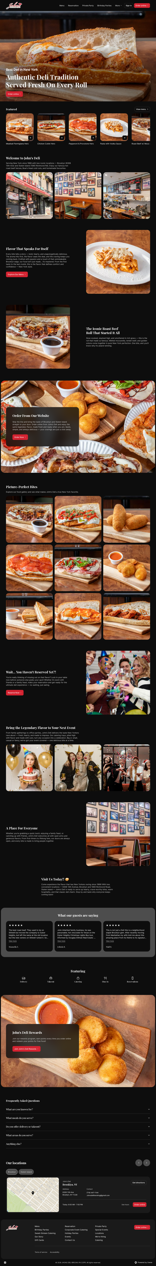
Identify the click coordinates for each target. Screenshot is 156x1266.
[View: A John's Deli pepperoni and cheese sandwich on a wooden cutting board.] (29, 568)
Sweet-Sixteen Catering (45, 1233)
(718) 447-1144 (92, 1193)
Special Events (101, 1230)
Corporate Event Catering (76, 1230)
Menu (61, 5)
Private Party (88, 5)
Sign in (129, 5)
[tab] (12, 1172)
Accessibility (54, 1252)
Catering (99, 1240)
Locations (99, 1233)
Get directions (138, 1182)
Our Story (39, 1236)
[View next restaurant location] (146, 1162)
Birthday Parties (104, 5)
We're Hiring (100, 1236)
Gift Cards (39, 1240)
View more (13, 941)
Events (68, 1236)
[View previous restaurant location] (138, 1162)
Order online (139, 1204)
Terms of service (41, 1252)
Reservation (73, 5)
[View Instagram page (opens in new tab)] (5, 1262)
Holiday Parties (71, 1233)
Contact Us (70, 1240)
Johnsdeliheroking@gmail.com (98, 1195)
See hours (125, 1205)
